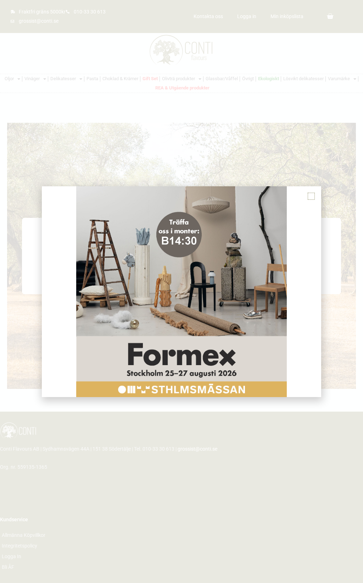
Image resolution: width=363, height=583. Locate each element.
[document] (181, 291)
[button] (311, 196)
